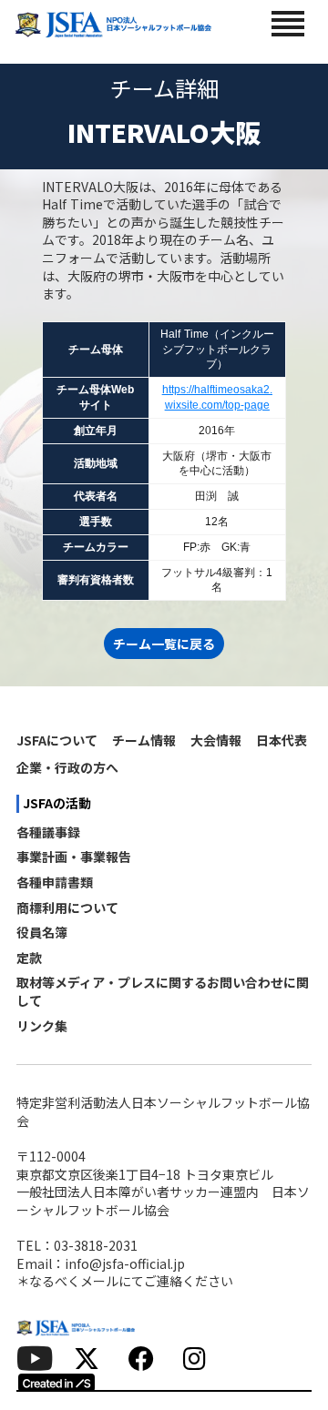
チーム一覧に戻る (164, 643)
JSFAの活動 (57, 803)
